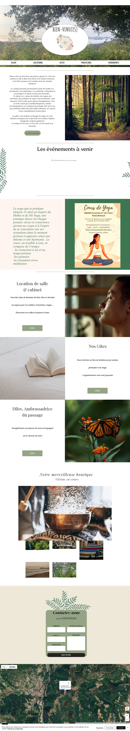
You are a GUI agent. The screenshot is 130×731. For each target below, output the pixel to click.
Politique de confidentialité (15, 729)
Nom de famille (76, 625)
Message (76, 635)
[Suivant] (109, 513)
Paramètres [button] (99, 728)
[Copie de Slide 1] (66, 537)
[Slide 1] (63, 537)
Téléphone (56, 644)
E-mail (55, 635)
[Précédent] (21, 513)
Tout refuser (110, 728)
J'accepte (121, 728)
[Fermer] (128, 727)
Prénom (56, 625)
